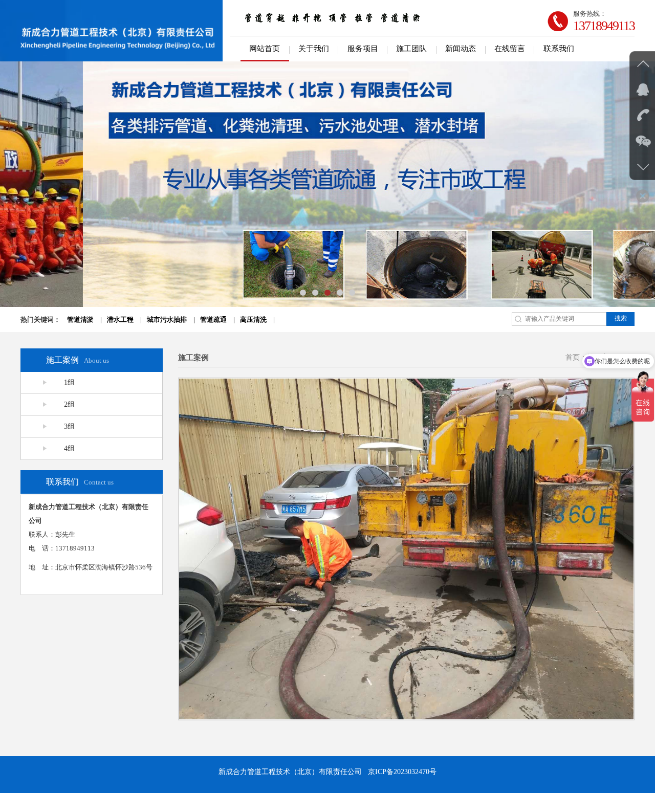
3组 (69, 426)
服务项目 (362, 49)
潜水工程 (120, 319)
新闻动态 (460, 49)
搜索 (621, 318)
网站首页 (264, 49)
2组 (69, 404)
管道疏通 (213, 319)
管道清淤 (80, 319)
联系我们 (558, 49)
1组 (69, 382)
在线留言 (509, 49)
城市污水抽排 (167, 319)
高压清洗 (253, 319)
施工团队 (411, 49)
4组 (69, 448)
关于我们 (313, 49)
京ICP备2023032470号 (402, 772)
